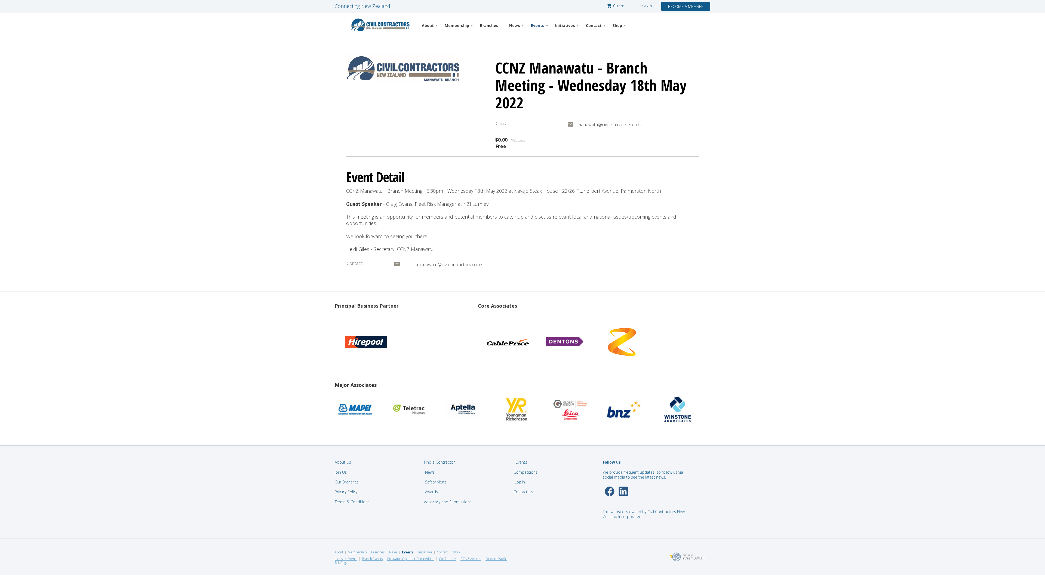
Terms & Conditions (352, 501)
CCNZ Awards (470, 558)
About (428, 25)
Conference (447, 558)
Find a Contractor (439, 462)
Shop (617, 25)
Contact (594, 25)
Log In (520, 482)
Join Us (341, 472)
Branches (489, 25)
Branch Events (372, 558)
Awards (431, 491)
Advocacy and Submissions (448, 501)
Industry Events (346, 558)
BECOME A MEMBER (685, 6)
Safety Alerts (436, 482)
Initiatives (565, 25)
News (514, 25)
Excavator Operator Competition (410, 558)
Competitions (525, 472)
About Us (343, 462)
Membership (457, 25)
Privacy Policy (346, 491)
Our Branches (347, 482)
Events (537, 25)
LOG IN (646, 5)
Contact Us (524, 491)
